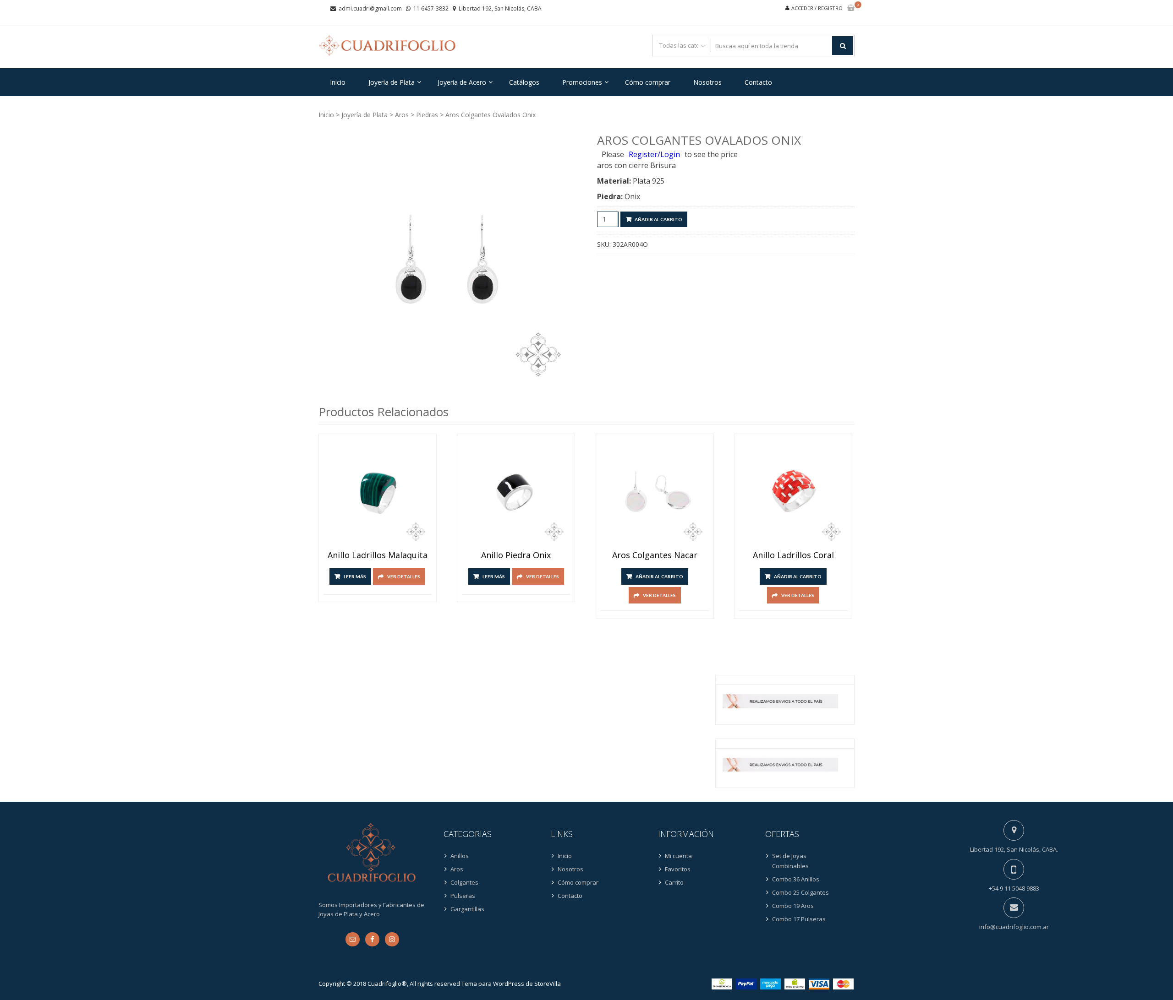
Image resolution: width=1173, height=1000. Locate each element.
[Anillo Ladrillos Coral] (793, 493)
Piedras (427, 114)
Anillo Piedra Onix (516, 555)
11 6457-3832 (431, 8)
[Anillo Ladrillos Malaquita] (377, 493)
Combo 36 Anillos (795, 879)
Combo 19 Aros (793, 906)
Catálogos (524, 82)
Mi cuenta (678, 856)
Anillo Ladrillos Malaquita (378, 555)
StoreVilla (547, 983)
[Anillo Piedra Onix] (516, 493)
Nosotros (707, 82)
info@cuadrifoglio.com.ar (1014, 927)
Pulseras (462, 895)
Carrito (674, 882)
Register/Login (654, 154)
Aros (402, 114)
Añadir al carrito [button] (659, 576)
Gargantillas (467, 909)
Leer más (355, 576)
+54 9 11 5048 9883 (1014, 888)
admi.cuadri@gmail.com (370, 8)
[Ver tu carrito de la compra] (851, 8)
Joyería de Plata (391, 82)
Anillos (459, 856)
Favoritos (678, 869)
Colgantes (464, 882)
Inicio (337, 82)
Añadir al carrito (658, 219)
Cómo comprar (647, 82)
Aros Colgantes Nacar (654, 555)
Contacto (758, 82)
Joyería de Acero (462, 82)
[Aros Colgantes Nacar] (655, 493)
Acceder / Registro (817, 8)
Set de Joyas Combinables (790, 861)
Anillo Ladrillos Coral (793, 555)
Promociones (582, 82)
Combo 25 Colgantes (800, 892)
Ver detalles (403, 576)
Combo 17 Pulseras (799, 919)
